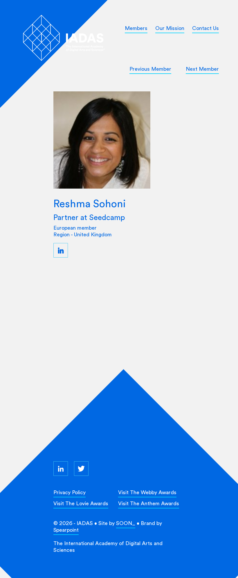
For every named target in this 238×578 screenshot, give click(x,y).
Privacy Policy (69, 492)
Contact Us (205, 28)
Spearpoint (66, 529)
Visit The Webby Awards (147, 492)
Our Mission (169, 28)
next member (202, 68)
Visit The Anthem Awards (148, 503)
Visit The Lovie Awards (80, 503)
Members (136, 28)
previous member (150, 68)
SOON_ (125, 523)
